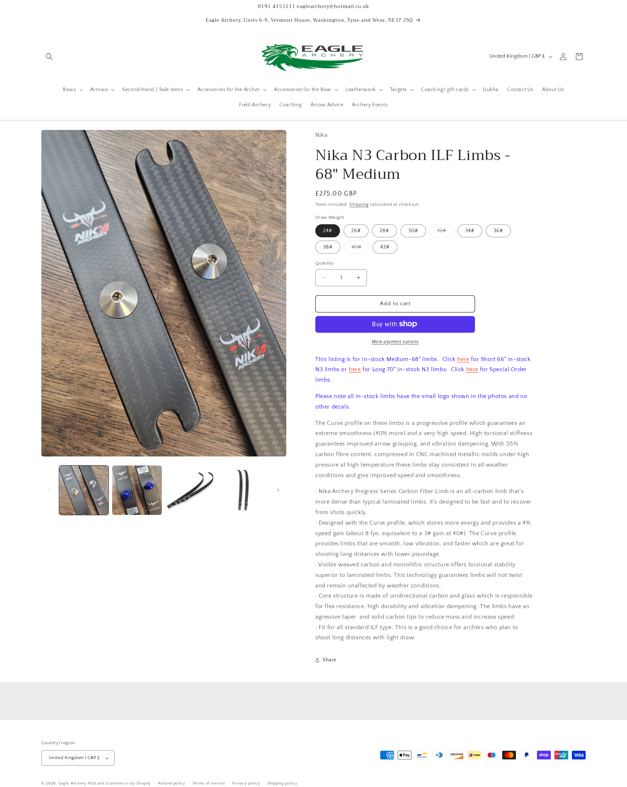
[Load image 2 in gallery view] (136, 490)
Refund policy (171, 783)
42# (385, 247)
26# (356, 231)
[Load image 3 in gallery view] (190, 490)
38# (328, 247)
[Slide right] (278, 490)
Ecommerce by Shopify (128, 783)
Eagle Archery (73, 783)
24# (327, 231)
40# (360, 249)
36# (498, 231)
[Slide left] (49, 490)
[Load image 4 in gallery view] (243, 490)
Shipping (359, 204)
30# (413, 231)
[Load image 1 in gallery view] (83, 490)
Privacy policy (246, 783)
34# (470, 231)
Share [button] (329, 660)
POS (92, 783)
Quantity (324, 263)
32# (445, 232)
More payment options (395, 341)
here (463, 359)
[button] (49, 57)
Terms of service (209, 783)
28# (384, 231)
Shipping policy (282, 783)
